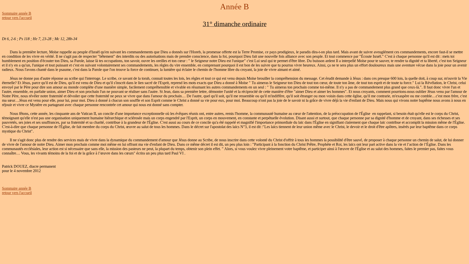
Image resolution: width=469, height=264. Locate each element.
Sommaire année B (16, 13)
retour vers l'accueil (17, 18)
